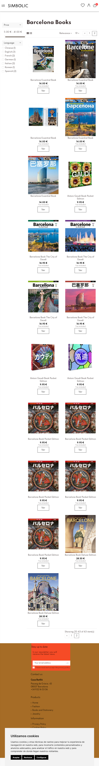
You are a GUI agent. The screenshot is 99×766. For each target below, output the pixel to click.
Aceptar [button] (16, 757)
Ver (43, 91)
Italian (10, 63)
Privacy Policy (39, 724)
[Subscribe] (66, 663)
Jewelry (36, 714)
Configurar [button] (41, 757)
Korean (10, 67)
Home (35, 703)
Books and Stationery (42, 710)
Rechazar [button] (28, 757)
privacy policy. (64, 667)
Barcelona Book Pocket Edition (43, 439)
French (10, 56)
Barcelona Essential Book (43, 80)
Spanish (10, 71)
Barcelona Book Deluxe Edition (80, 555)
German (10, 60)
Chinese (10, 48)
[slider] (4, 36)
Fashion (36, 707)
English (10, 52)
